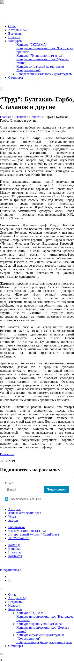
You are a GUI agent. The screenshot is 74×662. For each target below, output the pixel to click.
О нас (12, 26)
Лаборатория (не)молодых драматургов (44, 74)
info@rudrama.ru (11, 570)
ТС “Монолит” (18, 538)
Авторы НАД (17, 30)
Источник (7, 454)
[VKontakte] (4, 656)
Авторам (14, 509)
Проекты (14, 552)
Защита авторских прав (24, 513)
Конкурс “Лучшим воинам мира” (39, 55)
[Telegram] (1, 656)
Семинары (15, 77)
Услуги (13, 520)
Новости (14, 37)
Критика (14, 548)
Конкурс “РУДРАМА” (31, 44)
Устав (12, 516)
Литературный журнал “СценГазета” (34, 534)
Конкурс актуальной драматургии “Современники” (40, 68)
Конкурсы (15, 41)
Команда (14, 545)
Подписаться (57, 489)
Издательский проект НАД (27, 530)
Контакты (15, 556)
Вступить (15, 33)
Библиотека (16, 527)
